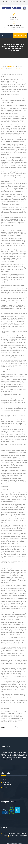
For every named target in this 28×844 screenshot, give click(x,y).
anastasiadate (15, 454)
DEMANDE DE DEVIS (18, 35)
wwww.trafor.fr (5, 837)
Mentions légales (10, 843)
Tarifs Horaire (18, 843)
